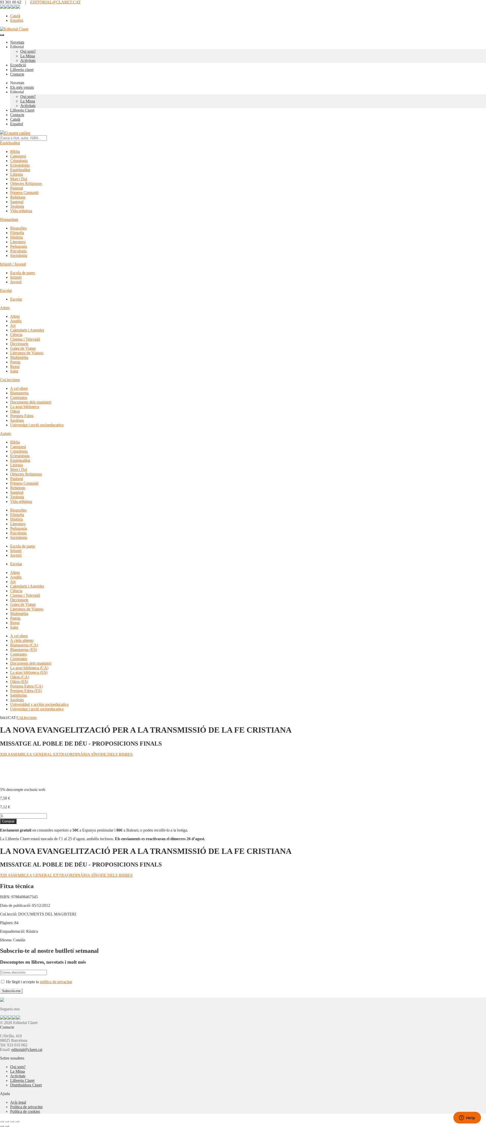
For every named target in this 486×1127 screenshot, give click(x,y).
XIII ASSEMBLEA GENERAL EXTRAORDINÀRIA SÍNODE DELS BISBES (66, 754)
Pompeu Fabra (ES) (26, 691)
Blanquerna (19, 393)
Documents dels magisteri (30, 402)
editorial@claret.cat (26, 1049)
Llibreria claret (21, 69)
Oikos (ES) (19, 681)
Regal (14, 366)
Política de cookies (25, 1111)
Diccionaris (19, 344)
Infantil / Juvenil (13, 264)
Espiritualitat (10, 143)
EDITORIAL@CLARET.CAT (55, 2)
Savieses (17, 420)
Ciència (16, 334)
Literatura (18, 242)
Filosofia (17, 233)
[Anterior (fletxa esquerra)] (2, 1126)
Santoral (16, 202)
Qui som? (28, 51)
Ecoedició (18, 65)
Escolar (6, 290)
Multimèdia (19, 357)
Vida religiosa (21, 211)
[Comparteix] (12, 1121)
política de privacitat (56, 982)
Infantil (16, 277)
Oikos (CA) (19, 677)
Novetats (17, 42)
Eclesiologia (20, 165)
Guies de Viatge (23, 348)
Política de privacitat (26, 1107)
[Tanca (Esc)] (17, 1121)
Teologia (17, 206)
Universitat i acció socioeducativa (37, 425)
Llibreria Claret (22, 110)
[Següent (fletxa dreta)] (7, 1126)
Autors (5, 433)
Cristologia (19, 161)
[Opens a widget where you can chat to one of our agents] (467, 1118)
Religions (17, 197)
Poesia (15, 362)
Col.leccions (10, 380)
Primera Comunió (24, 192)
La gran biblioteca (24, 406)
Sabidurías (18, 695)
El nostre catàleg (17, 133)
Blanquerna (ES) (23, 649)
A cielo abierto (21, 640)
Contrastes (18, 654)
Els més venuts (22, 87)
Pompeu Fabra (21, 416)
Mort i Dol (18, 179)
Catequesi (18, 156)
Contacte (17, 74)
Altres (5, 308)
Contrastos (18, 397)
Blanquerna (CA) (24, 645)
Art (12, 325)
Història (16, 237)
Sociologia (18, 255)
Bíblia (15, 151)
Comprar (8, 821)
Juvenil (16, 282)
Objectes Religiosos (26, 183)
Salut (14, 371)
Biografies (18, 228)
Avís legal (18, 1102)
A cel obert (19, 388)
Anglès (16, 321)
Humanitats (9, 219)
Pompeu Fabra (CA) (26, 686)
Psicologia (18, 251)
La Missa (27, 56)
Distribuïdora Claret (26, 1085)
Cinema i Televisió (25, 339)
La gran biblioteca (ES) (28, 672)
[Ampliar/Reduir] (2, 1121)
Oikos (15, 411)
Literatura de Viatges (26, 353)
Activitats (27, 60)
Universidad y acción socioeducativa (39, 704)
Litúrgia (16, 174)
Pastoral (16, 188)
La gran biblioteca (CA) (29, 668)
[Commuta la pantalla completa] (7, 1121)
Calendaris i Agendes (27, 330)
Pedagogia (18, 246)
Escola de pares (22, 273)
